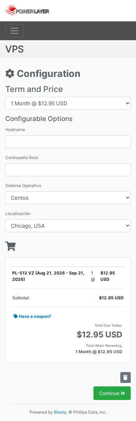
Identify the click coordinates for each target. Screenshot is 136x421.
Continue (110, 393)
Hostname (15, 129)
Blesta (60, 412)
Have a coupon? (34, 316)
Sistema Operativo (23, 185)
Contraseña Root (21, 157)
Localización (17, 213)
